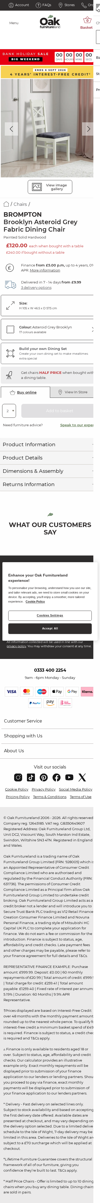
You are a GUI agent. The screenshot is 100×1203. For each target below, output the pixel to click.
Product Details (22, 458)
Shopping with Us (23, 735)
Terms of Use (80, 797)
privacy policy (16, 646)
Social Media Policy (75, 789)
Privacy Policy (43, 789)
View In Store (76, 392)
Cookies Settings (50, 615)
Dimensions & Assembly (33, 471)
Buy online (27, 392)
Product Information (29, 444)
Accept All (50, 628)
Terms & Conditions (49, 797)
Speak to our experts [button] (78, 425)
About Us (14, 750)
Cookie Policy (16, 789)
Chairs (20, 204)
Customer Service (23, 721)
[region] (49, 601)
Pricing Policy (18, 797)
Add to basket (59, 410)
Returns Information (29, 484)
